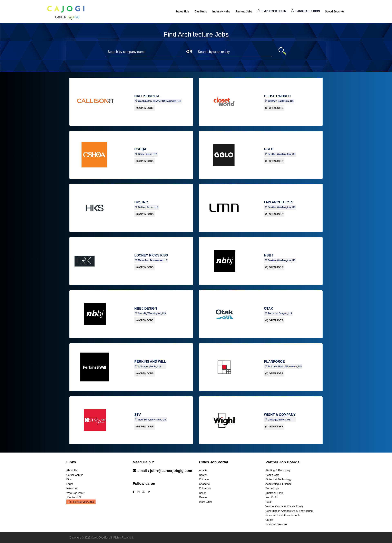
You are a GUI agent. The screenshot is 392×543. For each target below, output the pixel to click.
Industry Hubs (221, 11)
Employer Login (273, 11)
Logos (70, 483)
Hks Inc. (141, 202)
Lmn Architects (278, 202)
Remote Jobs (244, 11)
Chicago (204, 479)
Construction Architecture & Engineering (289, 510)
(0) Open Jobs (145, 108)
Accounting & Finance (278, 483)
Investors (71, 488)
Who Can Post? (75, 492)
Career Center (74, 474)
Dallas (202, 492)
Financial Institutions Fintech (282, 515)
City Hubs (201, 11)
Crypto (269, 519)
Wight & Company (280, 414)
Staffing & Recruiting (277, 470)
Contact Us (142, 478)
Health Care (272, 474)
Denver (203, 497)
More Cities (206, 501)
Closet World (277, 96)
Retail (268, 501)
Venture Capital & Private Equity (284, 506)
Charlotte (204, 483)
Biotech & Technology (278, 479)
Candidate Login (307, 11)
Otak (268, 308)
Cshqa (140, 149)
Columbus (205, 488)
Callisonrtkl (147, 96)
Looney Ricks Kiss (151, 255)
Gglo (268, 149)
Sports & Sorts (274, 492)
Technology (272, 488)
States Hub (182, 11)
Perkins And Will (150, 361)
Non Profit (271, 497)
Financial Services (276, 524)
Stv (137, 414)
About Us (71, 470)
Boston (203, 474)
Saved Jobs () (334, 11)
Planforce (274, 361)
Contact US (74, 497)
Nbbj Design (145, 308)
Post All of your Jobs (82, 502)
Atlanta (203, 470)
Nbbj (268, 255)
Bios (69, 479)
